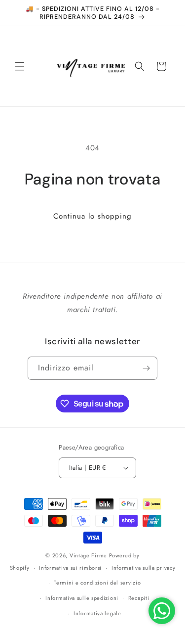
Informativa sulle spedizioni (81, 598)
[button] (20, 66)
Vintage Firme (88, 555)
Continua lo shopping (92, 216)
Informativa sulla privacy (143, 568)
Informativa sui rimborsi (70, 568)
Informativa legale (97, 613)
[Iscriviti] (146, 368)
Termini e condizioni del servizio (97, 583)
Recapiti (138, 598)
